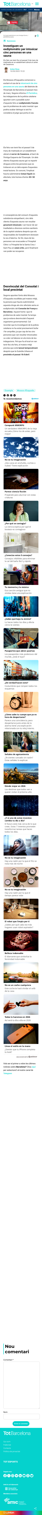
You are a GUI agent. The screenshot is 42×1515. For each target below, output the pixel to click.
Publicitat (7, 1445)
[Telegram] (17, 1477)
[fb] (5, 1477)
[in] (20, 1477)
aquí (34, 1067)
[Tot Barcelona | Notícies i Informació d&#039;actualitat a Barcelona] (15, 7)
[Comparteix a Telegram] (14, 396)
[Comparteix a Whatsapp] (11, 396)
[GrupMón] (21, 1513)
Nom (5, 1412)
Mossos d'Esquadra (25, 390)
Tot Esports (10, 1461)
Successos (11, 41)
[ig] (13, 1477)
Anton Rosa (14, 69)
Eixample (9, 390)
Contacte (7, 1448)
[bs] (31, 1477)
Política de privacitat (11, 1451)
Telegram (7, 1073)
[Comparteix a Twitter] (4, 396)
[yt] (24, 1477)
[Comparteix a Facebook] (8, 396)
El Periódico (31, 93)
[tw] (9, 1477)
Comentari (8, 1360)
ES (32, 3)
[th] (28, 1477)
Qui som (6, 1441)
